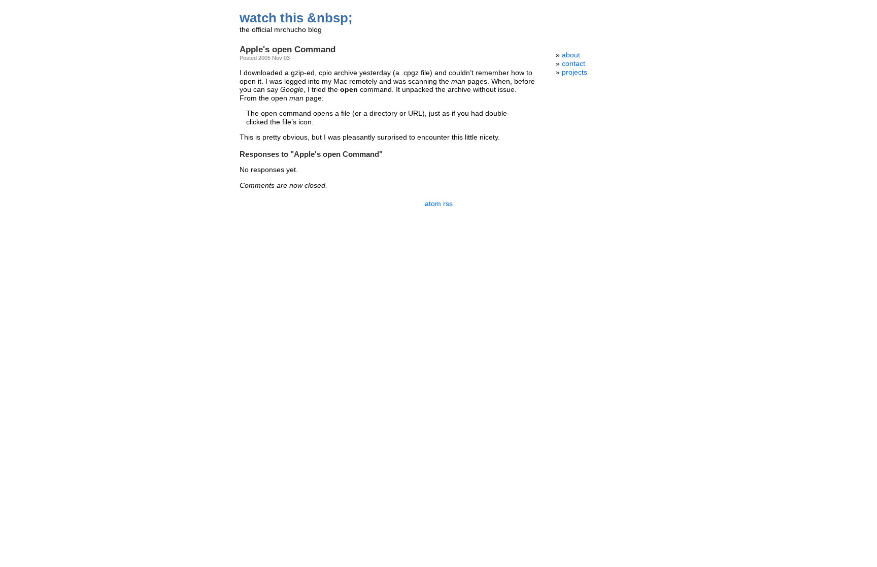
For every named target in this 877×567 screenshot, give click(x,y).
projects (574, 72)
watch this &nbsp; (296, 17)
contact (573, 64)
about (571, 55)
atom (433, 204)
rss (448, 204)
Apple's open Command (287, 49)
